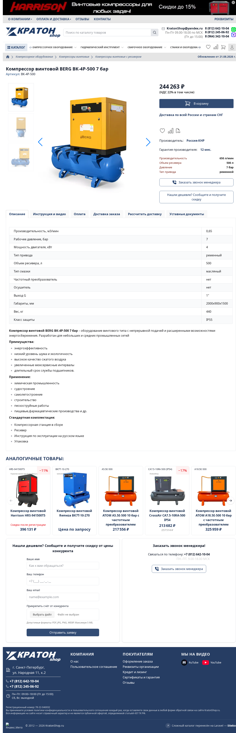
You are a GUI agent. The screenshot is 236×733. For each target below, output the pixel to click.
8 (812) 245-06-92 (217, 32)
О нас (74, 661)
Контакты (102, 19)
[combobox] (110, 32)
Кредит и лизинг (135, 672)
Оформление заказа (138, 661)
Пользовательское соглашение (93, 667)
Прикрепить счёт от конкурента (48, 606)
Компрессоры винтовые (74, 56)
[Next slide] (199, 47)
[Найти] (154, 32)
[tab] (17, 214)
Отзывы (82, 19)
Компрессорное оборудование (34, 56)
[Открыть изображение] (94, 142)
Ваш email (33, 590)
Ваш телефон (35, 574)
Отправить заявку (62, 632)
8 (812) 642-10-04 (217, 28)
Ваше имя (33, 559)
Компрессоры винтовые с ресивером (118, 56)
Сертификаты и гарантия (141, 677)
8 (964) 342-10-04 (217, 36)
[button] (148, 142)
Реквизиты (224, 19)
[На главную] (33, 33)
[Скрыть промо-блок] (233, 2)
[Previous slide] (31, 47)
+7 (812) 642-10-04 (197, 554)
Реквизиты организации (141, 667)
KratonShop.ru (55, 725)
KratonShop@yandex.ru (185, 28)
